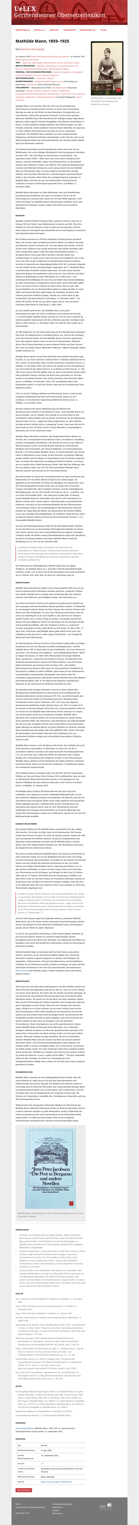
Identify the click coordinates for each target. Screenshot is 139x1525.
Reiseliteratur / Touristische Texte (62, 94)
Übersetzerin (51, 66)
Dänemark (26, 62)
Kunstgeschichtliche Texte (27, 94)
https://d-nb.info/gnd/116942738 (55, 1482)
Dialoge (29, 90)
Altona (59, 62)
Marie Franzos (22, 970)
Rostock (33, 56)
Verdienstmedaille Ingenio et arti (49, 81)
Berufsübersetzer (59, 87)
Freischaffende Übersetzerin (36, 69)
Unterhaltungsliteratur (46, 97)
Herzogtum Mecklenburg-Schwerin (53, 56)
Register (54, 30)
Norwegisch (77, 72)
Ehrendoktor (31, 84)
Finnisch (37, 75)
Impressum (57, 1507)
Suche (104, 30)
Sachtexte (20, 97)
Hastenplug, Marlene (25, 1428)
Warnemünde (50, 62)
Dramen (37, 90)
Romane (81, 94)
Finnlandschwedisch (24, 75)
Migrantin (41, 66)
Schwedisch (66, 72)
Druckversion (24, 1490)
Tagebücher (30, 97)
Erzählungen (64, 90)
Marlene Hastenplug (32, 49)
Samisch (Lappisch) (50, 75)
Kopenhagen (37, 62)
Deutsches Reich (31, 59)
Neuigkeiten (69, 30)
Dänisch (56, 72)
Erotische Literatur (50, 90)
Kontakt (55, 1510)
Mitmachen (57, 1513)
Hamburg (67, 62)
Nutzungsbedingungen (62, 1504)
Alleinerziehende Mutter (59, 69)
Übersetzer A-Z (23, 30)
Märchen (43, 94)
